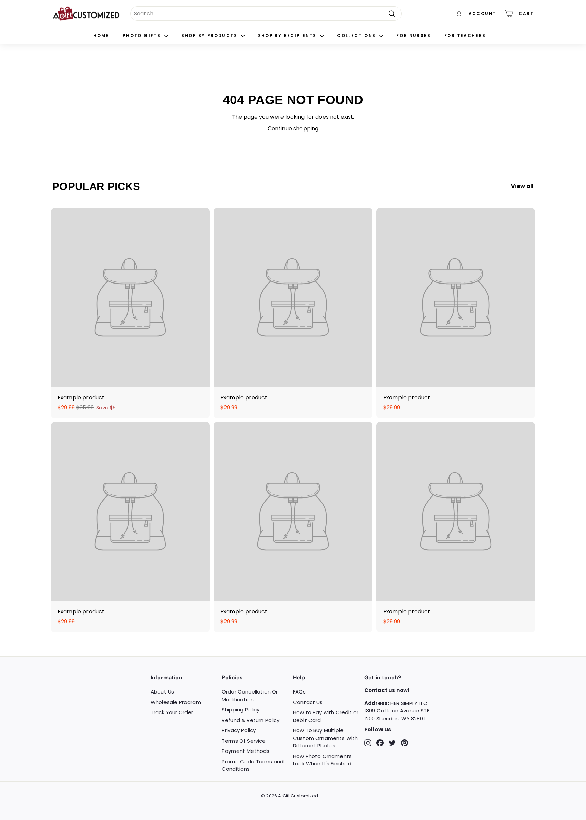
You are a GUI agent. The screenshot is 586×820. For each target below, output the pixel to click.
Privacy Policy (239, 730)
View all (522, 186)
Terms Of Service (244, 740)
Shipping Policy (240, 709)
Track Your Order (172, 712)
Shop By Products (210, 35)
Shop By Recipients (288, 35)
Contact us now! (386, 690)
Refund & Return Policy (251, 720)
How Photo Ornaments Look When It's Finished (322, 760)
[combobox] (266, 13)
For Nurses (413, 35)
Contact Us (308, 702)
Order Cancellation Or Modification (250, 695)
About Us (162, 691)
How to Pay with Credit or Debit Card (325, 716)
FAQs (299, 691)
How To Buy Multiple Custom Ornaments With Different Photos (325, 738)
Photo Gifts (143, 35)
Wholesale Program (176, 702)
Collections (357, 35)
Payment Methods (245, 751)
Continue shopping (293, 128)
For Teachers (465, 35)
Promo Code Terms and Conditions (253, 765)
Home (101, 35)
